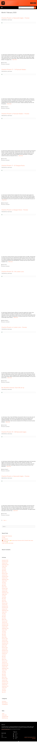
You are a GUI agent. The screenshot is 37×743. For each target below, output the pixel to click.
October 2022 (4, 591)
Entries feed (4, 715)
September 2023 (5, 579)
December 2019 (5, 641)
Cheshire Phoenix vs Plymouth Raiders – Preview (15, 113)
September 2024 (5, 564)
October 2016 (4, 666)
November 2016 (5, 665)
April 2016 (4, 675)
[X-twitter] (31, 3)
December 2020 (5, 623)
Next (5, 520)
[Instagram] (34, 3)
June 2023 (4, 583)
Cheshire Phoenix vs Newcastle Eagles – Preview (15, 18)
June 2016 (4, 672)
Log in (3, 713)
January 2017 (4, 662)
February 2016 (5, 678)
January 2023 (4, 589)
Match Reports (5, 106)
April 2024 (4, 570)
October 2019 (4, 644)
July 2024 (4, 567)
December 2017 (5, 650)
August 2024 (4, 566)
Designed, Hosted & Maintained (29, 737)
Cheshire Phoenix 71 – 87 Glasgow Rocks (13, 165)
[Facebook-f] (30, 3)
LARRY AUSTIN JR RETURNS (7, 543)
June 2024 (4, 569)
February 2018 (4, 647)
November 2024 (5, 561)
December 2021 (5, 606)
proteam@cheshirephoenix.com (5, 729)
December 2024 (5, 560)
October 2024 (4, 563)
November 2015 (5, 683)
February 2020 (5, 638)
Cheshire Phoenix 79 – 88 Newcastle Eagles (13, 432)
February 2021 (4, 620)
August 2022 (4, 594)
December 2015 (5, 681)
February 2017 (4, 660)
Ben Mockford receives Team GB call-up (12, 387)
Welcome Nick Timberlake (7, 536)
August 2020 (4, 629)
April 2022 (4, 600)
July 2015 (4, 689)
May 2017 (4, 656)
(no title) (3, 537)
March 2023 (4, 586)
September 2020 (5, 628)
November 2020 (5, 625)
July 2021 (4, 613)
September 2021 (5, 610)
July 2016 (4, 671)
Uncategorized (5, 704)
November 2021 (5, 607)
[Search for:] (18, 526)
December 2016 (5, 663)
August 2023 (4, 580)
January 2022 (4, 604)
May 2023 (4, 585)
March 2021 (4, 619)
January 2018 (4, 649)
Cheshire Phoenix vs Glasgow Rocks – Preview (14, 210)
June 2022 (4, 597)
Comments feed (5, 716)
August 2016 (4, 669)
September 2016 (5, 668)
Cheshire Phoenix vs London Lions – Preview (14, 327)
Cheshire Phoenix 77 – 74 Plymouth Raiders (13, 69)
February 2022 (5, 603)
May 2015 (4, 692)
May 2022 (4, 598)
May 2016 (4, 674)
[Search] (35, 8)
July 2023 (4, 582)
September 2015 (5, 686)
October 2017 (4, 653)
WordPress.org (5, 717)
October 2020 (4, 626)
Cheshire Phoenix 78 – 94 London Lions (12, 271)
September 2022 (5, 592)
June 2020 (4, 632)
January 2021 (4, 622)
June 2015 (4, 690)
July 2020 (4, 631)
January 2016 (4, 680)
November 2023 (5, 576)
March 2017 (4, 659)
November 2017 (5, 652)
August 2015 (4, 687)
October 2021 (4, 609)
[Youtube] (33, 3)
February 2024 (5, 573)
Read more (14, 59)
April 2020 (4, 635)
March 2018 (4, 646)
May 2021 (4, 616)
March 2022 (4, 601)
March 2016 (4, 677)
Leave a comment (6, 64)
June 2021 (4, 615)
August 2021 (4, 612)
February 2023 (5, 588)
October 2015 (4, 684)
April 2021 (4, 618)
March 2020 (4, 637)
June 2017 (4, 655)
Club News (5, 62)
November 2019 (5, 643)
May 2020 (4, 634)
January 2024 (4, 575)
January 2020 (4, 640)
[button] (2, 7)
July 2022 (4, 595)
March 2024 (4, 572)
